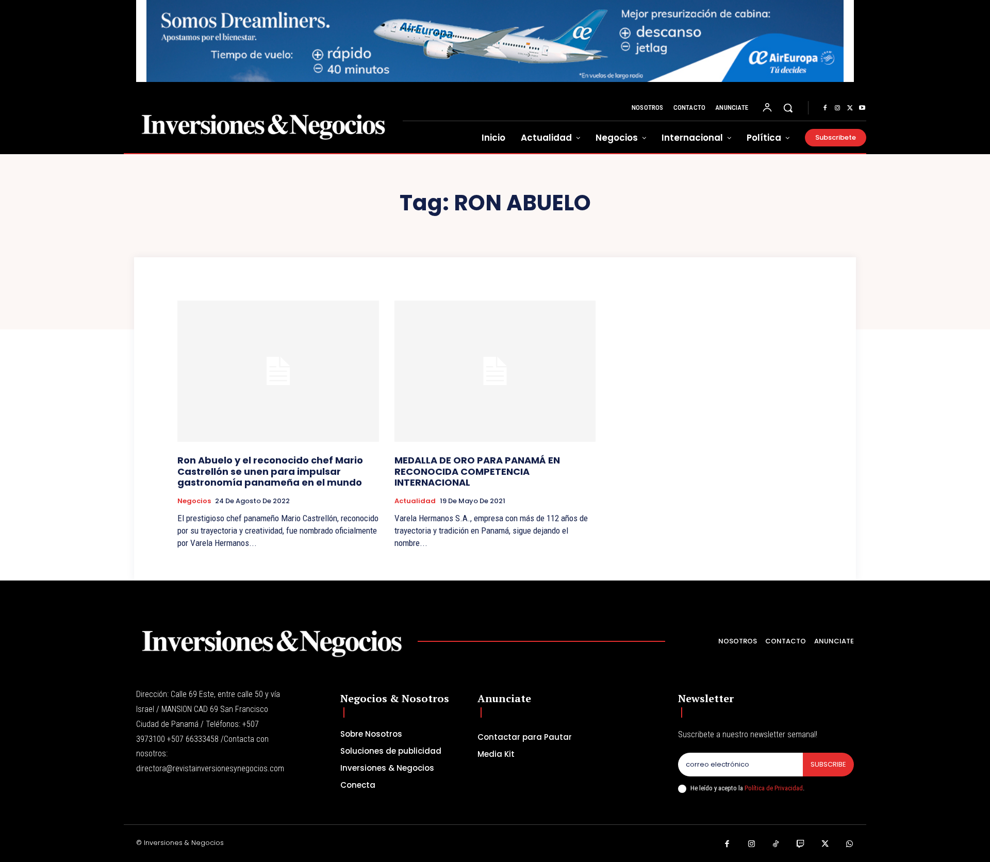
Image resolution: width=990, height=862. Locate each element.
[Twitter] (850, 108)
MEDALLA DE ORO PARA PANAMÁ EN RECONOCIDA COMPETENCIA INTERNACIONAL (477, 471)
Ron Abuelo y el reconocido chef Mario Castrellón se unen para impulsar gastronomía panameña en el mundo (270, 471)
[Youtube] (862, 108)
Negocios (194, 501)
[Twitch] (801, 844)
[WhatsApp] (850, 844)
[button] (788, 107)
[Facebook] (825, 108)
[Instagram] (837, 108)
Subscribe (828, 764)
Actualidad (415, 501)
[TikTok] (776, 844)
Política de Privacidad (774, 788)
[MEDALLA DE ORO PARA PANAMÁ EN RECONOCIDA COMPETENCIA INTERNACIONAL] (495, 371)
